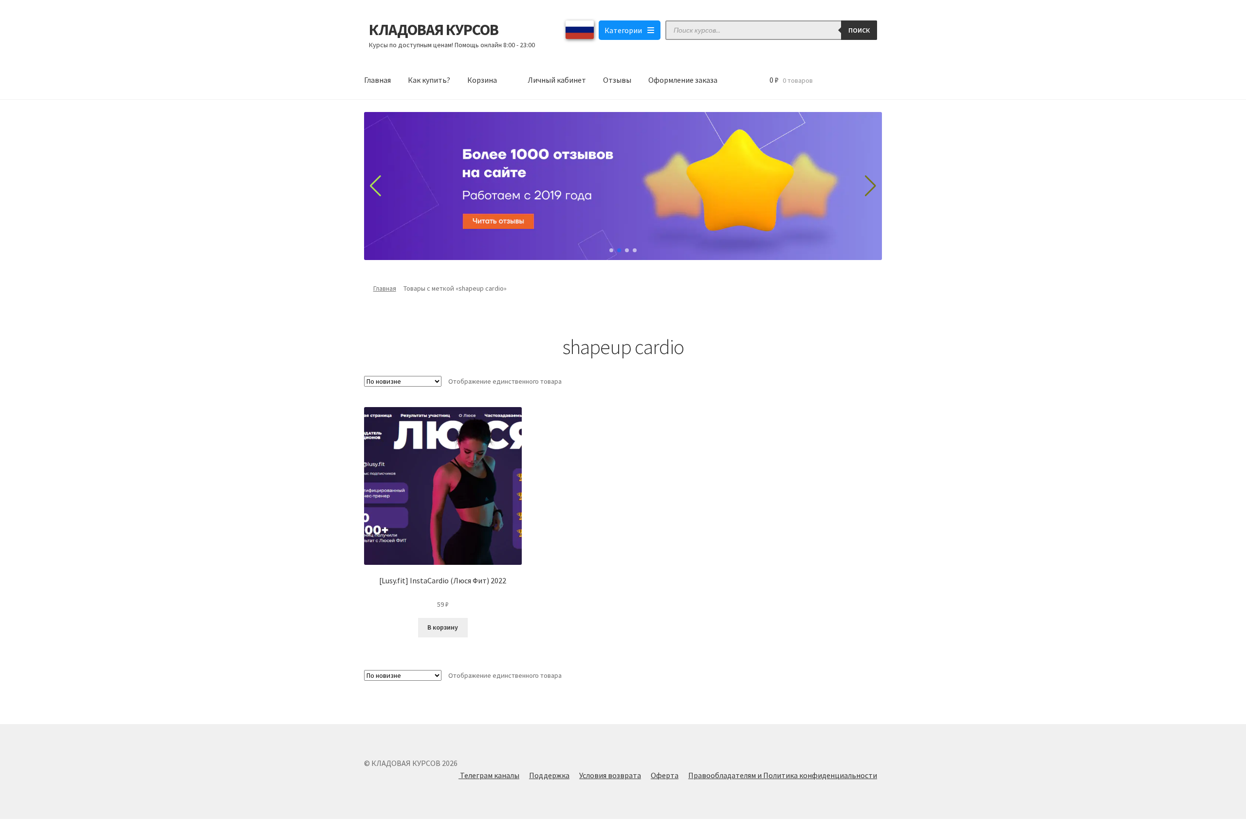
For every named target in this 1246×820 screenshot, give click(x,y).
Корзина (482, 80)
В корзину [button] (442, 627)
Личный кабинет (557, 80)
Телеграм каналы (488, 775)
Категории (623, 30)
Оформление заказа (682, 80)
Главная (377, 80)
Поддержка (549, 775)
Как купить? (429, 80)
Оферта (664, 775)
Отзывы (617, 80)
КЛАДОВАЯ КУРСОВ (433, 29)
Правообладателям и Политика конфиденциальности (782, 775)
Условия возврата (610, 775)
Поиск (859, 30)
